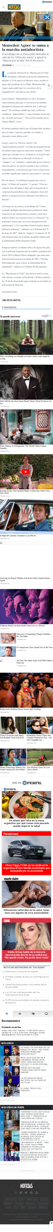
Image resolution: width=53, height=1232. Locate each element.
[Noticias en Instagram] (16, 1192)
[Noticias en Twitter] (26, 1192)
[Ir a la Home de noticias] (26, 1186)
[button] (49, 85)
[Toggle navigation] (4, 7)
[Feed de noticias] (31, 1192)
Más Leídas (7, 1043)
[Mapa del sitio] (36, 1192)
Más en (16, 782)
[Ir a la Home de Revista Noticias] (13, 7)
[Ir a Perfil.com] (47, 2)
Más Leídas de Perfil (12, 1107)
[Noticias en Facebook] (21, 1192)
